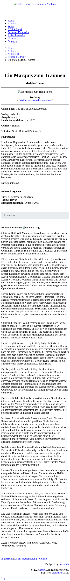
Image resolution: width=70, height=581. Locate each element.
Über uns (12, 38)
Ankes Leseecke (16, 35)
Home (11, 20)
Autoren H (13, 54)
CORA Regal (15, 29)
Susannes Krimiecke (18, 32)
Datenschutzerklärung (25, 558)
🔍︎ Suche (12, 41)
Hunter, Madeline (17, 57)
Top (3, 578)
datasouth (64, 564)
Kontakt (43, 558)
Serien (11, 26)
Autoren (12, 23)
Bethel (42, 569)
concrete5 (57, 572)
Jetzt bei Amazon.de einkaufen (35, 100)
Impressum (7, 558)
